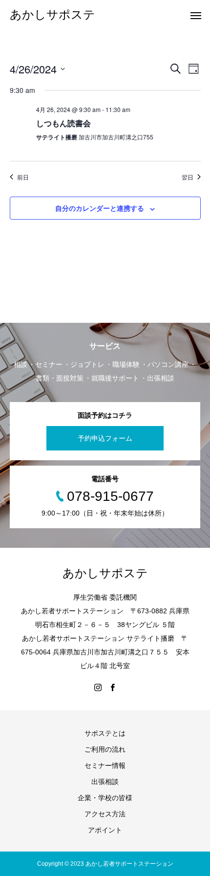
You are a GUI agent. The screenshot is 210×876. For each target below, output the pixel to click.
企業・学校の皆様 (105, 798)
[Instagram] (98, 687)
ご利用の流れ (105, 749)
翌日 (187, 177)
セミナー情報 (105, 765)
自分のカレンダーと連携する (99, 208)
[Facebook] (112, 687)
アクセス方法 (105, 814)
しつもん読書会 (63, 123)
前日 (23, 177)
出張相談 (105, 782)
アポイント (105, 830)
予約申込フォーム (105, 438)
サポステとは (105, 733)
